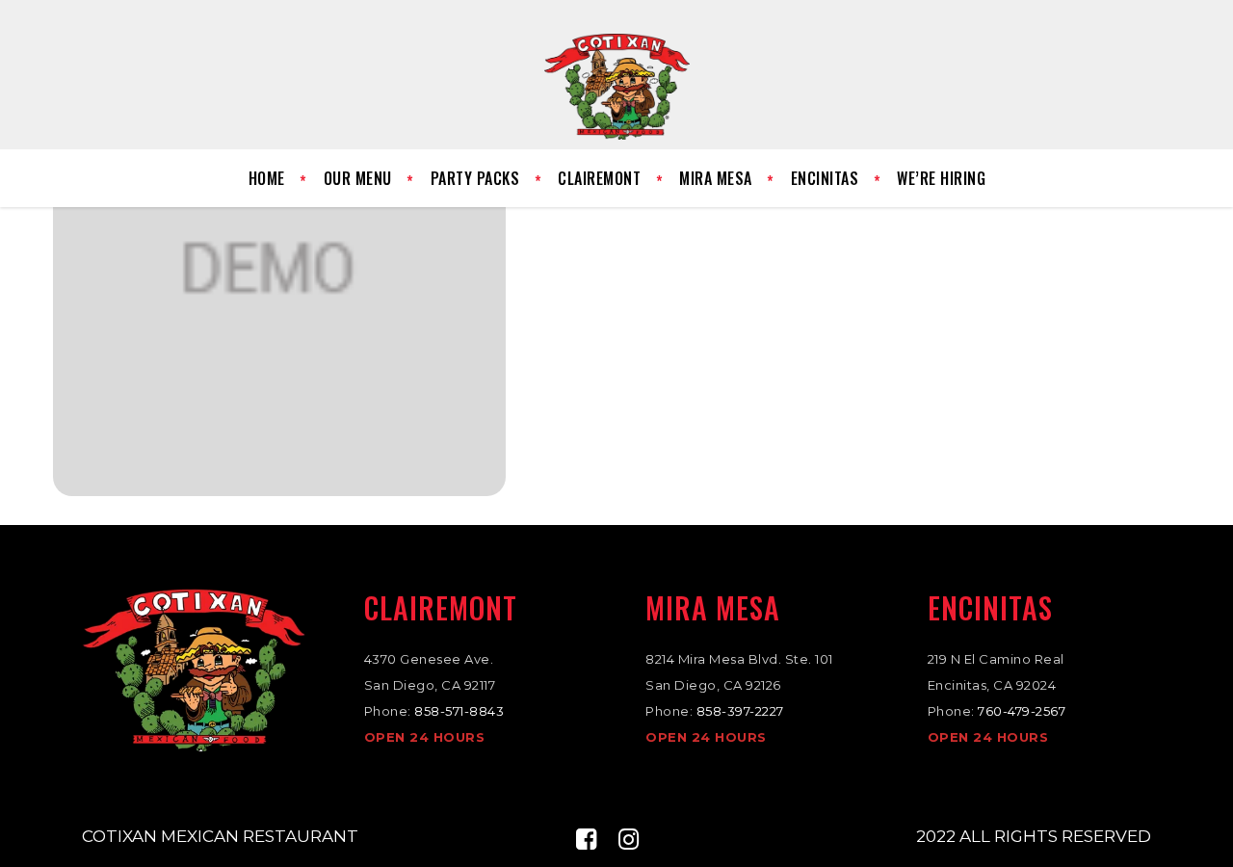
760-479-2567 (1021, 711)
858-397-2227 (740, 711)
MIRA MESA (712, 607)
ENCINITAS (990, 607)
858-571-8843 (459, 711)
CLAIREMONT (440, 607)
